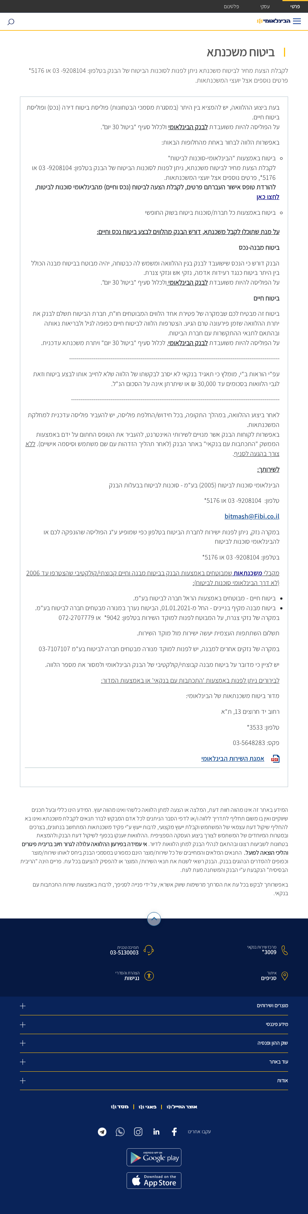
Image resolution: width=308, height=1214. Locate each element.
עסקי (265, 6)
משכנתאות (247, 573)
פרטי (295, 6)
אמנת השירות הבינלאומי (232, 758)
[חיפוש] (10, 22)
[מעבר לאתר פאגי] (148, 1107)
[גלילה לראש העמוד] (154, 919)
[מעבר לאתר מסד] (120, 1106)
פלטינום (231, 6)
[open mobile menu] (297, 21)
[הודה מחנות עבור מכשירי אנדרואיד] (154, 1157)
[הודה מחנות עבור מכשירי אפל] (154, 1180)
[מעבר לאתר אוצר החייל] (182, 1107)
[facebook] (174, 1131)
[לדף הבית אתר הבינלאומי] (273, 21)
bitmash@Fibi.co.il (252, 516)
